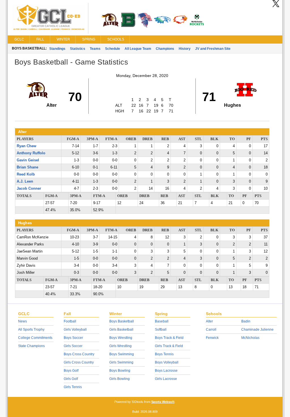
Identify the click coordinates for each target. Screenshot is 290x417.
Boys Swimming (121, 354)
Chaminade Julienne (257, 330)
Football (70, 321)
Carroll (211, 330)
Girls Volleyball (75, 330)
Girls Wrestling (120, 346)
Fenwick (212, 338)
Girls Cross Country (79, 362)
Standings (57, 49)
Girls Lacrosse (166, 379)
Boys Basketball (121, 321)
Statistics (77, 49)
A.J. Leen (25, 181)
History (185, 49)
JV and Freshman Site (213, 49)
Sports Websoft (162, 401)
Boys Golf (71, 371)
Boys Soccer (73, 338)
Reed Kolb (26, 174)
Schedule (112, 49)
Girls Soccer (73, 346)
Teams (95, 49)
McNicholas (250, 338)
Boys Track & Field (169, 338)
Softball (161, 330)
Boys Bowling (119, 371)
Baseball (162, 321)
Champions (165, 49)
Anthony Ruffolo (31, 153)
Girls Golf (71, 379)
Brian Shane (27, 167)
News (22, 321)
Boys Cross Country (79, 354)
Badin (245, 321)
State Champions (31, 346)
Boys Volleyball (166, 362)
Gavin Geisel (28, 160)
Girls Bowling (119, 379)
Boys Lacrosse (166, 371)
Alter (209, 321)
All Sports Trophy (31, 330)
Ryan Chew (26, 146)
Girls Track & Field (169, 346)
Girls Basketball (121, 330)
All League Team (138, 49)
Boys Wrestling (120, 338)
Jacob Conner (29, 189)
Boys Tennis (164, 354)
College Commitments (35, 338)
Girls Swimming (121, 362)
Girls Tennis (73, 387)
